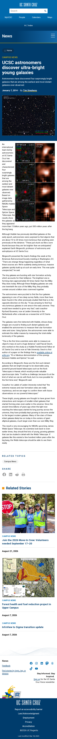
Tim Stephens (30, 90)
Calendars (36, 17)
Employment (28, 718)
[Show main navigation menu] (53, 35)
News (7, 36)
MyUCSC (8, 17)
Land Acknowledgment (28, 713)
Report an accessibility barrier (28, 709)
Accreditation (28, 726)
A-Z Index (28, 25)
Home (9, 50)
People (22, 17)
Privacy (28, 722)
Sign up (37, 679)
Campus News (10, 461)
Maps (50, 17)
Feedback (6, 666)
